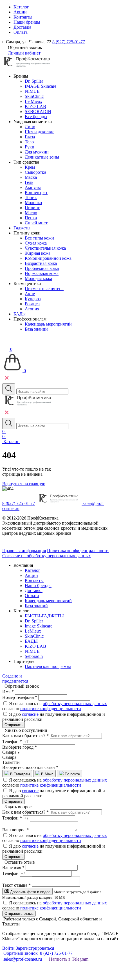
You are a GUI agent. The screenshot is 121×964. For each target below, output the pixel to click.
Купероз (33, 298)
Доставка (22, 27)
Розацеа (32, 303)
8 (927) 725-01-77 (68, 41)
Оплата (21, 32)
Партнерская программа (48, 666)
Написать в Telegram (68, 959)
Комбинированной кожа (48, 258)
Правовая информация (24, 550)
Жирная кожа (37, 253)
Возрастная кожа (41, 263)
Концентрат (36, 192)
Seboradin (34, 656)
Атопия (32, 308)
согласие (30, 714)
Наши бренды (27, 22)
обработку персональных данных (75, 703)
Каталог (21, 6)
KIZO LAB (35, 106)
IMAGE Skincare (40, 86)
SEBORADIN (38, 111)
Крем (30, 167)
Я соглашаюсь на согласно (54, 706)
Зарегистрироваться (35, 948)
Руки (29, 147)
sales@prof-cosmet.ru (22, 959)
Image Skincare (38, 626)
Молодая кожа (38, 278)
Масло (31, 212)
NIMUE (32, 91)
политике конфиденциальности (50, 708)
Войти (8, 948)
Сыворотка (35, 172)
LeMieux (33, 631)
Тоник (31, 197)
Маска (31, 177)
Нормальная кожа (42, 273)
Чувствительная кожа (45, 248)
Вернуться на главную (23, 483)
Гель (29, 182)
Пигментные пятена (44, 288)
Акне (30, 293)
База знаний (36, 329)
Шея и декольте (39, 131)
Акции (20, 12)
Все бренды (36, 116)
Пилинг (32, 207)
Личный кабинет (24, 53)
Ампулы (33, 187)
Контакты (23, 17)
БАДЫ (31, 641)
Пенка (31, 217)
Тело (29, 141)
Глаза (30, 136)
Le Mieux (33, 101)
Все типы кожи (39, 238)
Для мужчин (37, 152)
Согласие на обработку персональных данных (46, 555)
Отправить (14, 725)
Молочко (33, 202)
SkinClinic (34, 96)
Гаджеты (22, 227)
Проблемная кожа (42, 268)
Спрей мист (36, 222)
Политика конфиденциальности (78, 550)
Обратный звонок (20, 953)
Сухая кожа (36, 243)
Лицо (30, 126)
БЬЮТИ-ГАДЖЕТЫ (44, 615)
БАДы (20, 313)
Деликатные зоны (42, 157)
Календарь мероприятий (48, 324)
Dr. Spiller (34, 81)
